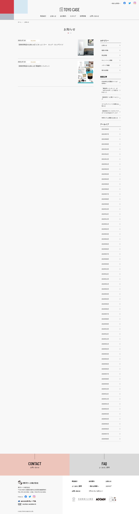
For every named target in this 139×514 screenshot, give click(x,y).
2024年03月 (105, 294)
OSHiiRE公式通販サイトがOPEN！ (109, 82)
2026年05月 (105, 424)
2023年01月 (105, 224)
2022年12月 (105, 219)
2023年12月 (105, 279)
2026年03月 (105, 414)
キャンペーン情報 (107, 60)
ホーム (19, 22)
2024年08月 (105, 319)
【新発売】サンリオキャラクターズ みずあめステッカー (110, 112)
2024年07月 (105, 314)
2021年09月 (105, 144)
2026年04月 (105, 419)
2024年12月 (105, 339)
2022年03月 (105, 174)
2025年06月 (105, 369)
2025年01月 (105, 344)
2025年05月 (105, 364)
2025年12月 (105, 399)
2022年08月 (105, 199)
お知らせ (53, 16)
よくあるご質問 (77, 486)
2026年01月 (105, 404)
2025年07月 (105, 374)
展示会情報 (105, 70)
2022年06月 (105, 189)
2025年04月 (105, 359)
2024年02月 (105, 289)
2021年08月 (105, 139)
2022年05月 (105, 184)
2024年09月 (105, 324)
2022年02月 (105, 169)
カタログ (73, 16)
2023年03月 (105, 234)
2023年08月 (105, 259)
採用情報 (83, 16)
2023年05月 (105, 244)
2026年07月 (105, 434)
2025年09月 (105, 384)
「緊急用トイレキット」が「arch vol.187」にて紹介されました (110, 90)
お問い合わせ (94, 16)
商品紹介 (43, 16)
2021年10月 (105, 149)
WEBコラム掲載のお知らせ (110, 118)
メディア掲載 (106, 65)
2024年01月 (105, 284)
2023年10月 (105, 269)
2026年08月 (105, 439)
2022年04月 (105, 179)
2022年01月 (105, 164)
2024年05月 (105, 304)
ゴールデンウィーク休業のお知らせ (110, 105)
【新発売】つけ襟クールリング (110, 98)
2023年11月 (105, 274)
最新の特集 (105, 50)
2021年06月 (105, 129)
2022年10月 (105, 209)
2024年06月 (105, 309)
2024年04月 (105, 299)
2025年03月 (105, 354)
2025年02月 (105, 349)
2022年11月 (105, 214)
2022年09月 (105, 204)
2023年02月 (105, 229)
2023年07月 (105, 254)
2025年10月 (105, 389)
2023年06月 (105, 249)
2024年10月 (105, 329)
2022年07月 (105, 194)
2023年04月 (105, 239)
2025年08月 (105, 379)
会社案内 (63, 16)
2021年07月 (105, 134)
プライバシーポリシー (96, 491)
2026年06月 (105, 429)
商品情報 (104, 55)
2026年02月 (105, 409)
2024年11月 (105, 334)
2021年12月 (105, 159)
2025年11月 (105, 394)
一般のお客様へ (94, 486)
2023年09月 (105, 264)
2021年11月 (105, 154)
